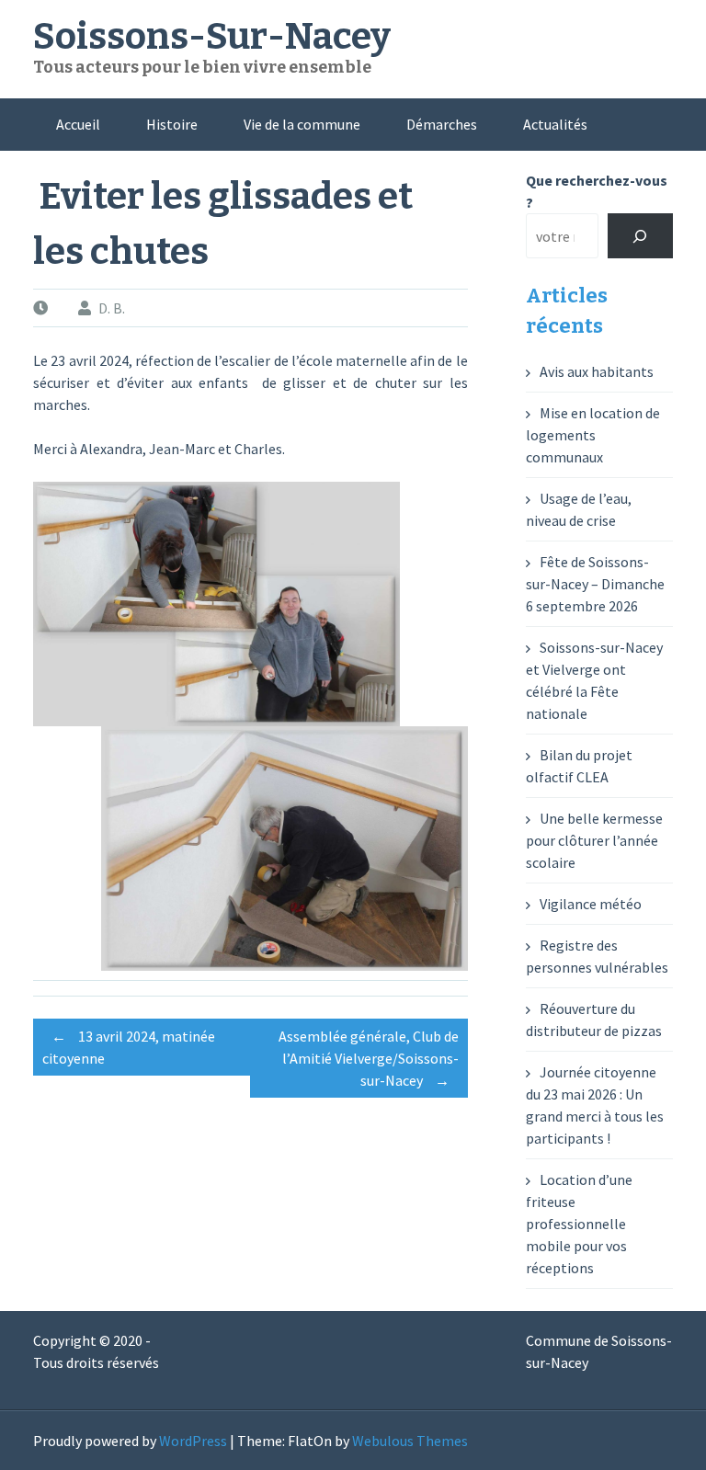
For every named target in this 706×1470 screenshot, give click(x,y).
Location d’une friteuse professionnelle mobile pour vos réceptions (579, 1223)
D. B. (111, 308)
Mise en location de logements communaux (593, 435)
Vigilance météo (591, 904)
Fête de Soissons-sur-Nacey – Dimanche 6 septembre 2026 (595, 584)
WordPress (193, 1440)
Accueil (78, 124)
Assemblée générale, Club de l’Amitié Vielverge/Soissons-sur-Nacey (369, 1058)
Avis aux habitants (597, 371)
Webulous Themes (410, 1440)
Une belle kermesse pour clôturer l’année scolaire (594, 840)
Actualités (555, 124)
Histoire (172, 124)
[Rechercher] (640, 235)
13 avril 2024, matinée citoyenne (128, 1047)
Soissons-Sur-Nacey (212, 37)
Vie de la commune (302, 124)
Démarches (441, 124)
